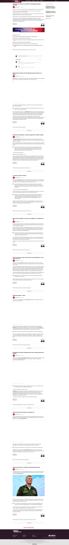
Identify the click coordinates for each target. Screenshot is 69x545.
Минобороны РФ (26, 519)
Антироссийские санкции (18, 249)
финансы (20, 127)
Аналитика (24, 536)
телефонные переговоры (30, 404)
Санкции (34, 49)
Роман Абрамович (17, 344)
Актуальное (24, 535)
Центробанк (23, 127)
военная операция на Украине (24, 49)
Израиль (25, 404)
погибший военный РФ (32, 519)
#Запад (37, 0)
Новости (33, 535)
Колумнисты (34, 536)
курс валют (16, 127)
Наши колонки (15, 535)
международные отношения (25, 459)
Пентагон (29, 287)
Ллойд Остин (25, 287)
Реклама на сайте (48, 18)
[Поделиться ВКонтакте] (42, 25)
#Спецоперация (28, 0)
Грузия (16, 459)
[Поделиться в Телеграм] (44, 25)
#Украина (33, 0)
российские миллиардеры (24, 344)
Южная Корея (27, 249)
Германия (30, 49)
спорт (29, 344)
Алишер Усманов (17, 49)
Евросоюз (18, 459)
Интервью (14, 536)
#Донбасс (41, 0)
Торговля (23, 249)
